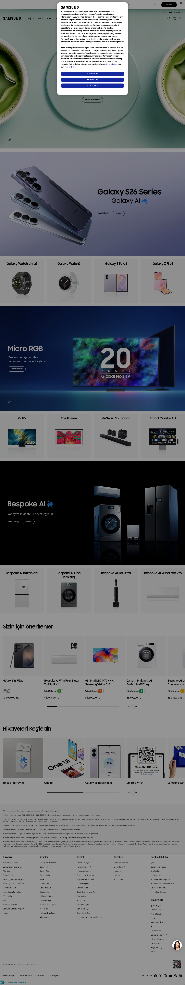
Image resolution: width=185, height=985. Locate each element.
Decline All (92, 80)
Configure (92, 86)
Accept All (92, 74)
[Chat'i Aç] (177, 945)
